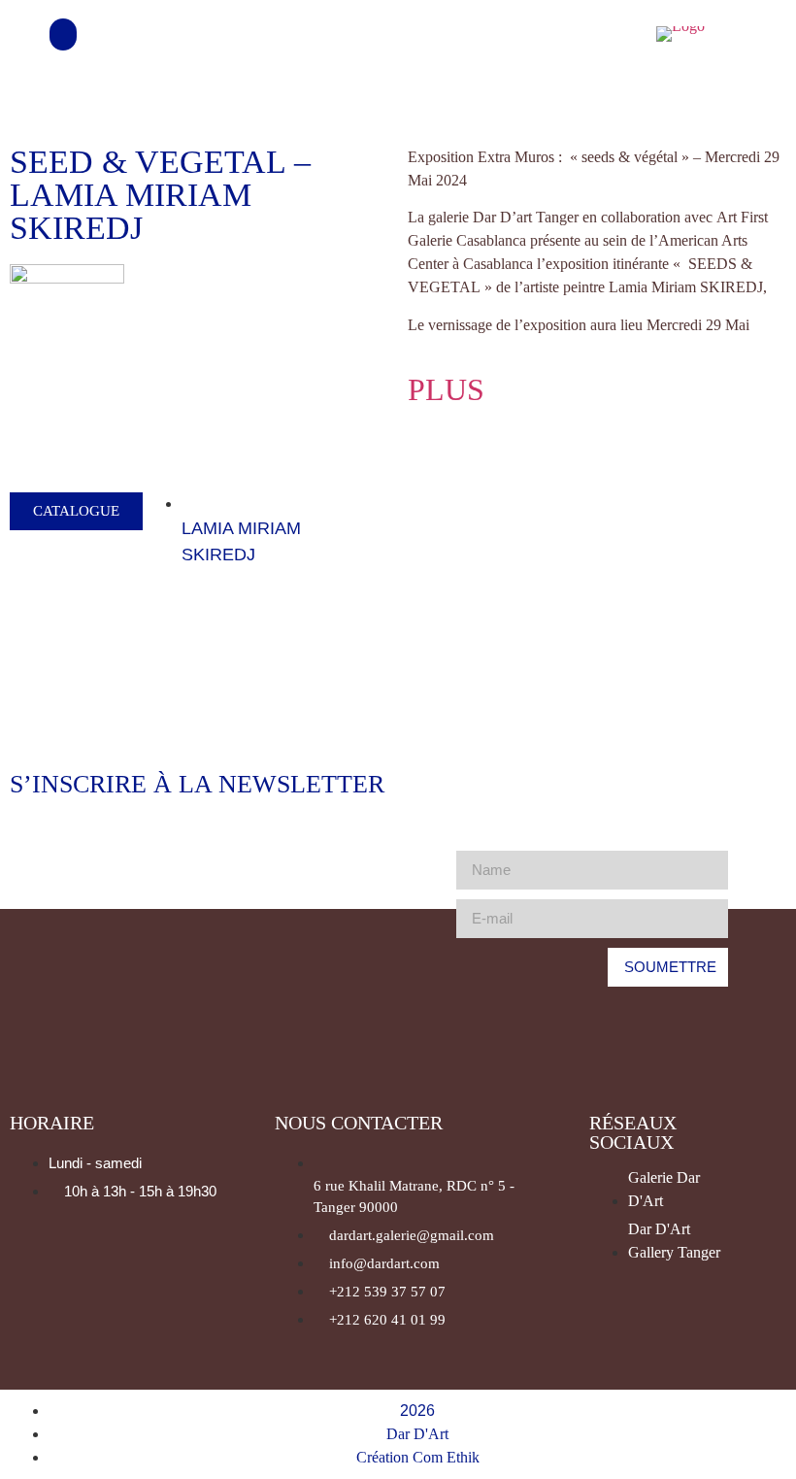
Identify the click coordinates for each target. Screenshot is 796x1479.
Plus (446, 389)
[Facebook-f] (560, 34)
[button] (63, 34)
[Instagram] (612, 34)
